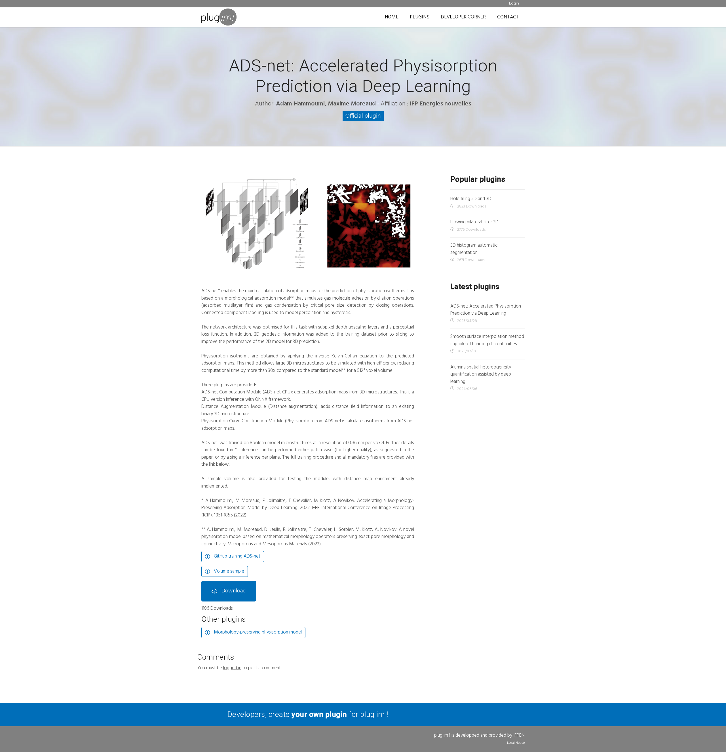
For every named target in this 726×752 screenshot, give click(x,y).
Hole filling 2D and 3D (470, 199)
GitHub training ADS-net (236, 556)
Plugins (419, 17)
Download (233, 591)
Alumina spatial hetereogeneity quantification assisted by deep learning (480, 374)
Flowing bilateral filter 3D (474, 222)
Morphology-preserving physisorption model (257, 632)
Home (391, 17)
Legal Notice (516, 743)
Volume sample (228, 571)
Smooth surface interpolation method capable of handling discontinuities (487, 340)
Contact (508, 17)
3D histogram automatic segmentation (473, 249)
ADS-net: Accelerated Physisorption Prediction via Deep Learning (485, 309)
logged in (232, 668)
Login (514, 3)
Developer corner (463, 17)
